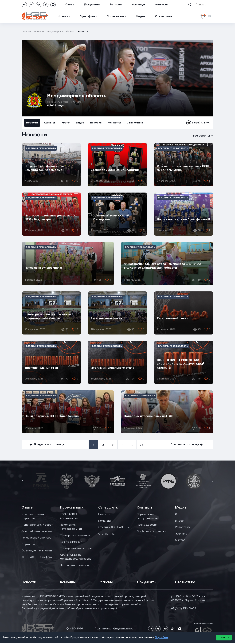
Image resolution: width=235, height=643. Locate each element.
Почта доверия (147, 524)
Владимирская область (60, 31)
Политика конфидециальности (116, 628)
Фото (66, 122)
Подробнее (161, 637)
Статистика (163, 16)
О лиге (69, 4)
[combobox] (198, 136)
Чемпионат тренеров (74, 565)
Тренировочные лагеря (76, 548)
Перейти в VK (200, 122)
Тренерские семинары (75, 535)
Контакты (161, 4)
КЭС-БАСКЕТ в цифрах (37, 557)
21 (141, 444)
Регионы (116, 4)
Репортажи (182, 527)
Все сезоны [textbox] (201, 135)
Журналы (181, 533)
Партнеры (28, 544)
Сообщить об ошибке (151, 531)
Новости (64, 16)
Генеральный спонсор (36, 537)
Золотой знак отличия (37, 531)
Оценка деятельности (37, 550)
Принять (224, 637)
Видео (80, 122)
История (96, 122)
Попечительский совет (37, 524)
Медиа (140, 16)
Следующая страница (185, 444)
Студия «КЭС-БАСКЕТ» (113, 527)
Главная (26, 31)
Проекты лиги (71, 507)
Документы (92, 4)
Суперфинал (88, 16)
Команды (138, 4)
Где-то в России (71, 541)
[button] (23, 481)
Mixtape (180, 540)
